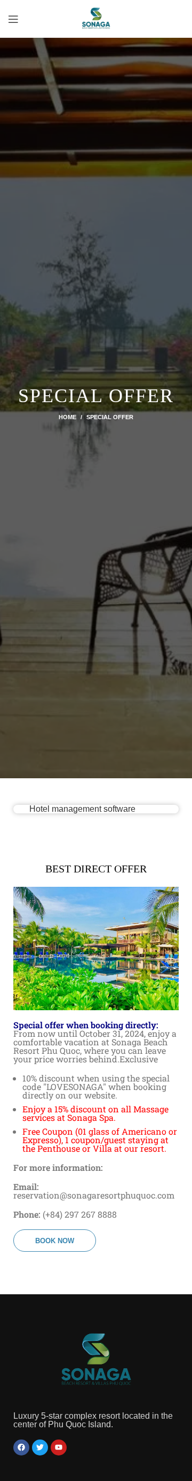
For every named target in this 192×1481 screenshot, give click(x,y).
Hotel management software (82, 808)
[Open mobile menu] (13, 19)
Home (67, 417)
